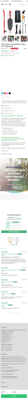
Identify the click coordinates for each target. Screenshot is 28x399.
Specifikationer (4, 150)
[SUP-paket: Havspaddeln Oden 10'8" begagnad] (4, 39)
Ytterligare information (6, 154)
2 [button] (12, 313)
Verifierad (13, 244)
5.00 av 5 (17, 217)
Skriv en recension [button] (14, 231)
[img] (25, 48)
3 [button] (14, 313)
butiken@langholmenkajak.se (10, 376)
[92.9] (16, 239)
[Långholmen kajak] (6, 4)
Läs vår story (14, 187)
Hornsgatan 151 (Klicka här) (7, 331)
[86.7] (10, 239)
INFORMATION (4, 386)
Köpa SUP (23, 148)
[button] (4, 51)
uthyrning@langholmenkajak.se (11, 370)
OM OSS (3, 382)
